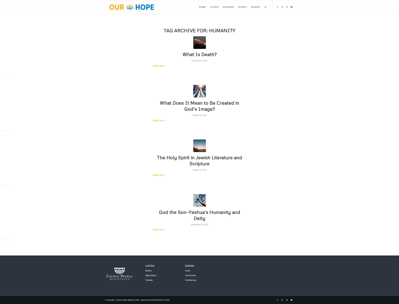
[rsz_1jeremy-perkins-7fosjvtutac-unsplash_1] (199, 200)
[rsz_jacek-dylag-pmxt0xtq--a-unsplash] (199, 91)
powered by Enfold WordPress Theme (155, 300)
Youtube (149, 279)
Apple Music (150, 275)
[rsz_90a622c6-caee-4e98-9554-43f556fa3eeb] (199, 145)
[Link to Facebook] (277, 7)
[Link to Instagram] (286, 7)
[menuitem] (202, 7)
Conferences (191, 279)
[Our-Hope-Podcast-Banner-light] (131, 7)
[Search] (265, 7)
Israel (187, 270)
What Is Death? (200, 54)
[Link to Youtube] (291, 7)
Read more (158, 65)
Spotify (148, 270)
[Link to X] (282, 7)
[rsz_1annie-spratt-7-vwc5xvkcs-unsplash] (199, 42)
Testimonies (190, 275)
